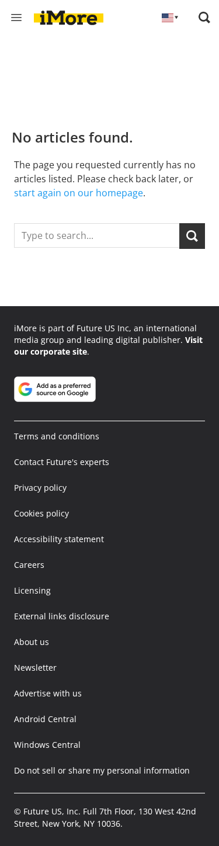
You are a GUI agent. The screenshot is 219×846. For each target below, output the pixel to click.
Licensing (32, 590)
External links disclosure (61, 616)
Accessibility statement (59, 539)
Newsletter (35, 667)
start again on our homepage (78, 192)
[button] (204, 17)
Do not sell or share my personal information (102, 770)
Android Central (45, 718)
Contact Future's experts (61, 461)
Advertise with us (48, 693)
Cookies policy (41, 513)
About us (31, 641)
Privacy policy (40, 487)
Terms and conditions (56, 436)
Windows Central (47, 744)
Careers (29, 564)
